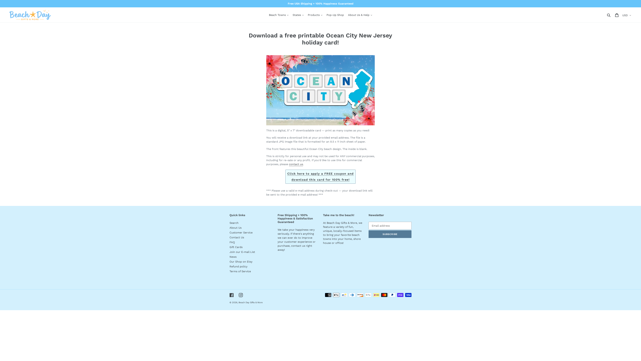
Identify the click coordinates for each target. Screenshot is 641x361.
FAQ (232, 242)
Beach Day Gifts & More (251, 302)
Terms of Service (240, 271)
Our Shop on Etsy (241, 261)
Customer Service (241, 232)
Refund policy (238, 266)
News (233, 256)
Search (234, 222)
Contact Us (237, 237)
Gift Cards (236, 247)
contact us (296, 164)
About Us (236, 227)
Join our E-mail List (242, 252)
